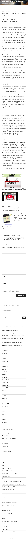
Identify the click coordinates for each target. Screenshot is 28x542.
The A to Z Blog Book (6, 451)
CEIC (3, 478)
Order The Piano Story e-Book (9, 438)
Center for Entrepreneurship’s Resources (11, 481)
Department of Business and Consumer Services (13, 484)
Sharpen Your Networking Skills (9, 333)
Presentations (5, 446)
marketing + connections (17, 238)
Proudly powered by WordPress (8, 538)
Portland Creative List (7, 513)
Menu (14, 7)
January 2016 (5, 361)
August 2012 (5, 411)
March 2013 (4, 398)
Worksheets (5, 435)
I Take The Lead (5, 494)
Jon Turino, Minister (12, 2)
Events (6, 237)
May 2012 (4, 419)
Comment (4, 252)
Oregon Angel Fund (6, 500)
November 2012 (5, 403)
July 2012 (4, 414)
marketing (7, 238)
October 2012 (5, 406)
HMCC (3, 492)
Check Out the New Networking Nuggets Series (13, 335)
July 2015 (4, 369)
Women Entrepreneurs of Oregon (9, 531)
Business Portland (6, 476)
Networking (20, 235)
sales (12, 239)
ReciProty (4, 518)
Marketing (14, 235)
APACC (3, 465)
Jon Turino (13, 11)
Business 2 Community (7, 470)
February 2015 (5, 379)
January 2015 (5, 382)
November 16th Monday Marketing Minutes (12, 345)
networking (7, 239)
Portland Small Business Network (9, 516)
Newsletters (5, 443)
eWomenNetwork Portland (8, 489)
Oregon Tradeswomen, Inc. (8, 505)
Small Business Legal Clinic (8, 523)
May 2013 (4, 395)
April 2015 (4, 377)
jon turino (21, 237)
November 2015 (5, 364)
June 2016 (4, 353)
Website (4, 283)
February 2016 (5, 358)
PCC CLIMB (4, 508)
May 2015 (4, 374)
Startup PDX (5, 526)
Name (3, 270)
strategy (17, 239)
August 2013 (5, 387)
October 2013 (5, 385)
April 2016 (4, 356)
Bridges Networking (6, 468)
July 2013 (4, 390)
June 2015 (4, 371)
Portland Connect (6, 510)
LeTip (3, 497)
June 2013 (4, 393)
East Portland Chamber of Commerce (10, 486)
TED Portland (5, 529)
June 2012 (4, 417)
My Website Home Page (14, 210)
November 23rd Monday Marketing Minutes (12, 342)
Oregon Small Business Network (9, 502)
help (9, 237)
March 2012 (4, 425)
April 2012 (4, 422)
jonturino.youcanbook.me (10, 208)
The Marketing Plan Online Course (10, 433)
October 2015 (5, 366)
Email (3, 276)
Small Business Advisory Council (9, 521)
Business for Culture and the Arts (9, 473)
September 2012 (6, 409)
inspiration (7, 235)
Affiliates (4, 441)
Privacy (3, 449)
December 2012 (5, 401)
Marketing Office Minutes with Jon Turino (11, 330)
